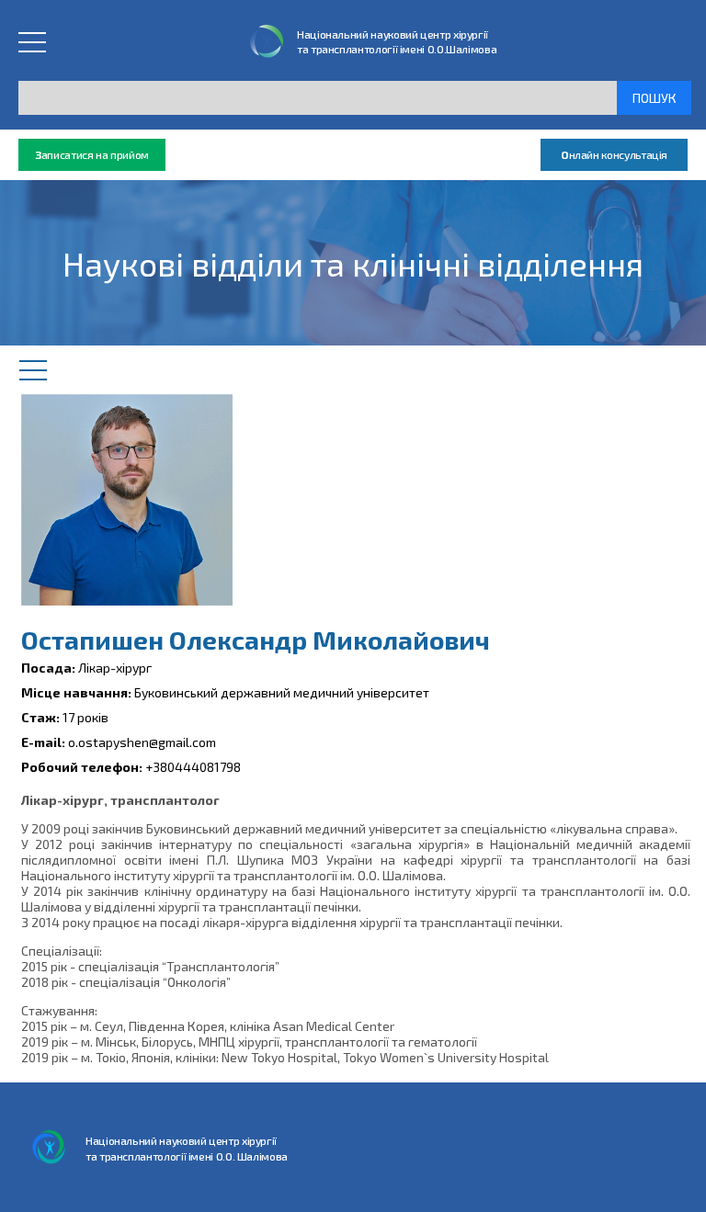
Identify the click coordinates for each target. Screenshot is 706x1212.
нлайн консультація (614, 154)
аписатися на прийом (92, 154)
